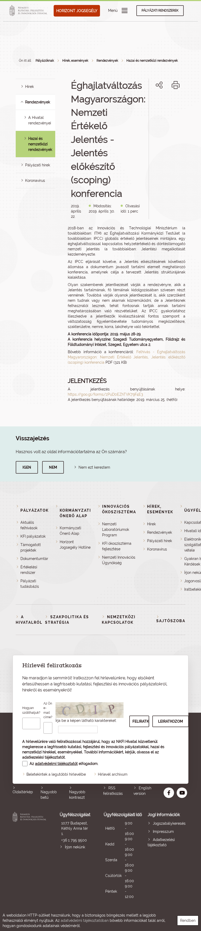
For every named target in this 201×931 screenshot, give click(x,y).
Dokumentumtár (34, 559)
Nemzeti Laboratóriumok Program (115, 529)
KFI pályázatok (33, 536)
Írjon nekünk (75, 847)
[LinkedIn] (176, 103)
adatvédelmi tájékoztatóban (85, 920)
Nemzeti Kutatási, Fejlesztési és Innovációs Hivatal (30, 855)
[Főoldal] (29, 11)
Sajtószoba (170, 621)
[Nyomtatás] (176, 85)
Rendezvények (107, 60)
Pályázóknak (45, 60)
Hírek (29, 86)
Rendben (188, 920)
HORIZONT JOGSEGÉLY (76, 11)
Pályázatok (34, 510)
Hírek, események (75, 60)
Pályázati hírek (37, 165)
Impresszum (163, 831)
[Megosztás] (159, 85)
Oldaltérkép (23, 792)
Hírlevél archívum (112, 774)
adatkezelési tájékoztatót (43, 757)
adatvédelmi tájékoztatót (56, 763)
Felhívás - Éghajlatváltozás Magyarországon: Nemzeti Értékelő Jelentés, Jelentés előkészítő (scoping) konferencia (126, 357)
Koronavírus (35, 180)
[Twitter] (165, 103)
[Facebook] (153, 103)
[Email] (141, 103)
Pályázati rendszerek (160, 10)
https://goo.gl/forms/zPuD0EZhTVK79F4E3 (105, 394)
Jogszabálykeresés (169, 823)
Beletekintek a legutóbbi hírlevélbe (56, 774)
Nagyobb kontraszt (77, 795)
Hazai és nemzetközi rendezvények (40, 144)
